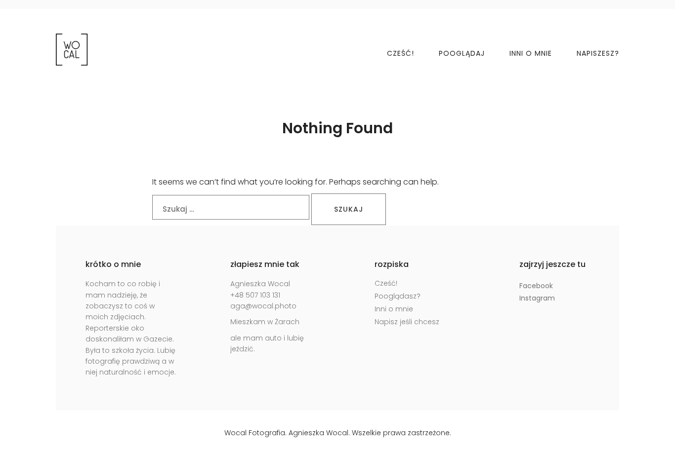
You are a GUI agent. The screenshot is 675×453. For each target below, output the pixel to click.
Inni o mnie (530, 53)
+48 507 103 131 (255, 295)
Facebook (536, 286)
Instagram (537, 298)
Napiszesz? (598, 53)
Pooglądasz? (398, 296)
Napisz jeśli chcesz (407, 322)
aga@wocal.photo (263, 306)
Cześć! (400, 53)
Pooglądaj (462, 53)
